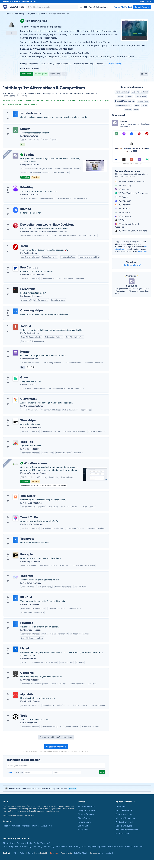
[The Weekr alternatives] (15, 497)
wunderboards (45, 45)
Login (149, 1)
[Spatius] (15, 156)
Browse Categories (86, 806)
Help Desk (13, 846)
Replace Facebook (124, 810)
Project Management (125, 101)
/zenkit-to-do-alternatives (16, 514)
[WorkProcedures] (15, 464)
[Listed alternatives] (15, 649)
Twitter (144, 105)
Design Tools (39, 843)
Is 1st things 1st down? (131, 265)
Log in (9, 772)
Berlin (38, 53)
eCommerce (61, 846)
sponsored (72, 788)
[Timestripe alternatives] (15, 421)
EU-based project (34, 56)
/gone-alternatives (13, 374)
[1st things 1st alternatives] (11, 24)
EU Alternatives (122, 833)
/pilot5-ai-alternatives (14, 594)
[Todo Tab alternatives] (15, 443)
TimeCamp (51, 49)
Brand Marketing (122, 92)
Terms (30, 853)
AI (4, 843)
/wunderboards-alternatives (17, 110)
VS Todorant (124, 208)
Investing (129, 96)
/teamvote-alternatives (15, 536)
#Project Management (55, 100)
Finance (120, 96)
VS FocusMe (124, 212)
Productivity (141, 96)
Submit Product (142, 7)
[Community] (85, 6)
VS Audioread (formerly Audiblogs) (127, 225)
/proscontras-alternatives (16, 264)
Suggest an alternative (56, 746)
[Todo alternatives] (15, 717)
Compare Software (86, 810)
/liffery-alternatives (13, 126)
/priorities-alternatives (15, 184)
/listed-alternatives (13, 645)
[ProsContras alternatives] (15, 268)
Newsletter (83, 829)
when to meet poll (106, 853)
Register (141, 1)
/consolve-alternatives (15, 670)
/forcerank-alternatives (15, 286)
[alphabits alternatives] (15, 695)
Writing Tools (80, 846)
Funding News (84, 822)
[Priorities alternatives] (15, 188)
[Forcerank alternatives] (15, 290)
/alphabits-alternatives (15, 691)
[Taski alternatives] (15, 247)
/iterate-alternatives (13, 349)
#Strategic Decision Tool (79, 100)
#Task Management (34, 100)
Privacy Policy (19, 853)
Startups (33, 1)
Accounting (49, 846)
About (44, 826)
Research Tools (143, 101)
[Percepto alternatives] (15, 555)
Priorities (71, 45)
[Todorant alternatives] (15, 577)
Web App (128, 110)
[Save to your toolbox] (11, 33)
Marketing (37, 846)
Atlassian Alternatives (125, 818)
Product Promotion (11, 826)
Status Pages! (84, 818)
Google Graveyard (124, 826)
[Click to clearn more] (77, 788)
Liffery (57, 45)
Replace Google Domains (127, 829)
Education (138, 846)
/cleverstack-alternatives (16, 396)
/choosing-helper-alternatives (18, 307)
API (50, 826)
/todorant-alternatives (15, 573)
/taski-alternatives (13, 243)
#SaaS (20, 100)
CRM (5, 846)
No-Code (11, 843)
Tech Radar (121, 806)
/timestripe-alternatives (15, 417)
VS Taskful (123, 197)
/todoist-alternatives (14, 323)
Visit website (27, 74)
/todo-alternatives (13, 713)
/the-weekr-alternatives (15, 493)
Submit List (83, 826)
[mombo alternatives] (15, 210)
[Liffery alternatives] (15, 130)
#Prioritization (30, 104)
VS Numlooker (125, 216)
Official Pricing (114, 63)
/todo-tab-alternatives (15, 439)
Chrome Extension (86, 814)
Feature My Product (122, 7)
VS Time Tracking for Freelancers (133, 193)
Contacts (26, 826)
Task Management (123, 105)
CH (15, 311)
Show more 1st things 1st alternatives (56, 737)
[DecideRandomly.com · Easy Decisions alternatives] (15, 225)
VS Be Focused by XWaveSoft (131, 181)
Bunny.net (54, 853)
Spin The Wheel (80, 853)
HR (70, 846)
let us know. (142, 251)
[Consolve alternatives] (15, 674)
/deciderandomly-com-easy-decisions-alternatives (28, 221)
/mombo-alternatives (14, 206)
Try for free (25, 177)
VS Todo (122, 220)
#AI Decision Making (12, 104)
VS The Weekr (124, 204)
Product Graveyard (124, 822)
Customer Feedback (140, 92)
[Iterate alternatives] (15, 353)
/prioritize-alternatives (15, 620)
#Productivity (9, 100)
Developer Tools (24, 843)
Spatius (130, 285)
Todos (136, 105)
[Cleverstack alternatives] (15, 400)
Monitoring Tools (115, 846)
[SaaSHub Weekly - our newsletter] (81, 6)
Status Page (55, 74)
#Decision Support (100, 100)
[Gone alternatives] (15, 378)
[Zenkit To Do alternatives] (15, 518)
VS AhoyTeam (124, 201)
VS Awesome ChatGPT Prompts (132, 231)
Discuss (35, 826)
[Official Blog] (64, 74)
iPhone (136, 110)
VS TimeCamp (124, 185)
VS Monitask (124, 189)
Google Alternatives (124, 814)
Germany (47, 53)
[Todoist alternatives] (15, 327)
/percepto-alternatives (15, 551)
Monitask (68, 49)
